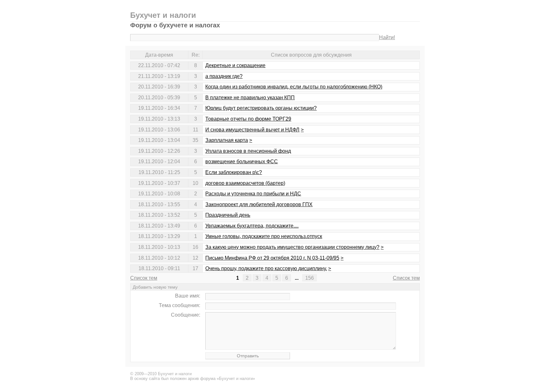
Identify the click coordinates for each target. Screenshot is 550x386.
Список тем (143, 278)
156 (309, 278)
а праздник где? (224, 76)
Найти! (387, 37)
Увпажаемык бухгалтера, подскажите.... (252, 225)
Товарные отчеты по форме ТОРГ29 (248, 119)
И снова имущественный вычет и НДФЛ (252, 129)
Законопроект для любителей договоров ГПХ (259, 204)
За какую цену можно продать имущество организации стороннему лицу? (292, 247)
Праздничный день (227, 215)
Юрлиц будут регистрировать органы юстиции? (261, 108)
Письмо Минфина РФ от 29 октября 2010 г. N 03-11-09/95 (272, 258)
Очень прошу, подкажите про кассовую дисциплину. (266, 268)
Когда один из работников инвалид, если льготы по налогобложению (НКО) (293, 86)
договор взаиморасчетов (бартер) (245, 183)
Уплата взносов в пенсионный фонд (248, 151)
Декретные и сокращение (235, 65)
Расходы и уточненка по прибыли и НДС (253, 193)
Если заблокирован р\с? (233, 172)
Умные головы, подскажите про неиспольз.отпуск (263, 236)
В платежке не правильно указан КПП (250, 97)
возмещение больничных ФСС (241, 161)
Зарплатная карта (226, 140)
